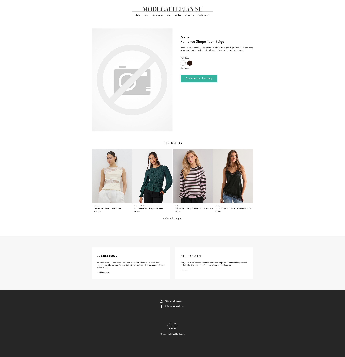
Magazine (189, 15)
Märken (178, 15)
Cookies (172, 328)
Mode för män (204, 15)
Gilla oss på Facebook (174, 306)
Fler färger (185, 68)
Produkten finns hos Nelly (199, 78)
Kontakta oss (172, 326)
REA (169, 15)
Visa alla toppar (173, 218)
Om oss (172, 323)
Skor (147, 15)
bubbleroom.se (103, 273)
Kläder (138, 15)
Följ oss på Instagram (173, 301)
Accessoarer (158, 15)
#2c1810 (189, 62)
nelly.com (184, 270)
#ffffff (183, 62)
